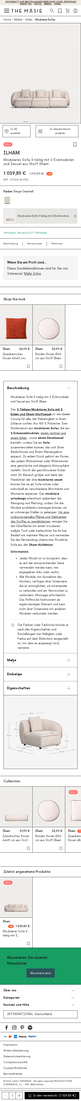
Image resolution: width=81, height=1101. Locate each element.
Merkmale (56, 243)
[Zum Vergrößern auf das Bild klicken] (40, 732)
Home (7, 19)
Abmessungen (34, 243)
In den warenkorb (54, 1096)
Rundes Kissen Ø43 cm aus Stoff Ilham (48, 356)
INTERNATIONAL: (29, 1014)
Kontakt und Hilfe (16, 1005)
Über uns (9, 990)
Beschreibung (10, 243)
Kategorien (11, 998)
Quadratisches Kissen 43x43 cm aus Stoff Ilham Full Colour (16, 360)
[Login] (75, 11)
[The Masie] (27, 10)
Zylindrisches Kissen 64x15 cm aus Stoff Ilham (16, 840)
